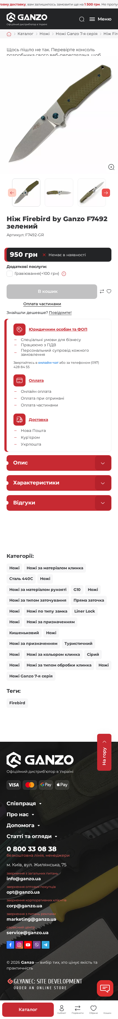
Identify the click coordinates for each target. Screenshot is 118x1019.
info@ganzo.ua (24, 878)
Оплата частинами (42, 303)
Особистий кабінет (61, 1008)
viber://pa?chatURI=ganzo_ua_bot (37, 945)
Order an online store (40, 988)
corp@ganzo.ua (24, 905)
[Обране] (93, 1008)
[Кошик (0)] (107, 1008)
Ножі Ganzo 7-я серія (31, 676)
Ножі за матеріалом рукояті (37, 589)
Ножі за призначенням (51, 621)
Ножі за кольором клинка (53, 654)
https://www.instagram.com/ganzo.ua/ (19, 945)
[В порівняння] (101, 294)
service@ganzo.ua (28, 932)
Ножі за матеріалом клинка (55, 567)
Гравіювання (37, 273)
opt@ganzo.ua (23, 892)
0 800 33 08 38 (32, 849)
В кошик (48, 291)
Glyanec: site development (48, 981)
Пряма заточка (89, 600)
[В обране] (108, 294)
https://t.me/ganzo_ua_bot (45, 945)
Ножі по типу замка (47, 611)
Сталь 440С (21, 578)
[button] (12, 193)
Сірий (93, 654)
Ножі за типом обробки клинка (59, 665)
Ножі (14, 567)
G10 (77, 589)
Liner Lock (84, 611)
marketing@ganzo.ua (31, 919)
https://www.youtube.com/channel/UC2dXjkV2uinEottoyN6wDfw (28, 945)
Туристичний (78, 643)
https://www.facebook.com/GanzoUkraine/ (10, 945)
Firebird (17, 702)
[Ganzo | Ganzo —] (27, 18)
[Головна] (9, 33)
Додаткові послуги (26, 266)
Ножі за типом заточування (37, 600)
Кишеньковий (24, 632)
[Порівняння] (77, 1008)
